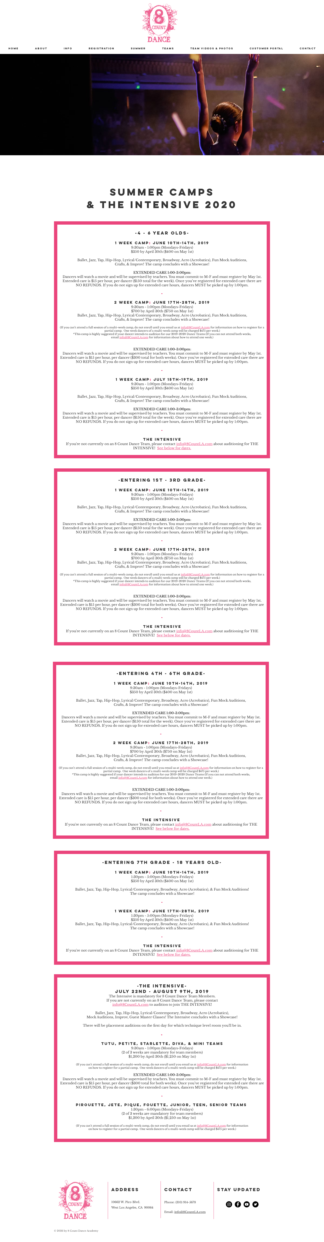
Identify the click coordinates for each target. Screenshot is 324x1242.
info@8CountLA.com (195, 327)
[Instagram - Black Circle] (229, 1204)
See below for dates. (174, 448)
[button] (67, 48)
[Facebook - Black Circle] (238, 1204)
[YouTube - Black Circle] (247, 1204)
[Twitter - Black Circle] (255, 1204)
